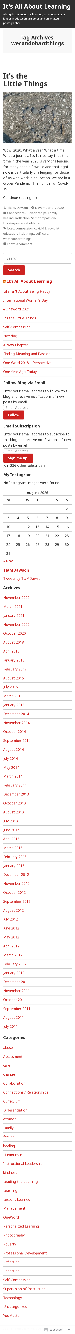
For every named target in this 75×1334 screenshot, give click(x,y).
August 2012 (13, 910)
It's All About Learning (37, 6)
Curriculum (12, 1101)
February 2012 (15, 964)
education (10, 233)
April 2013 (11, 838)
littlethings (26, 233)
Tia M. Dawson (17, 208)
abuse (8, 1047)
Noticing (10, 336)
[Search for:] (37, 258)
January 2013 (13, 865)
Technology (12, 1297)
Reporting (11, 1270)
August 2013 (13, 812)
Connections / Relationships (27, 213)
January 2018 (13, 660)
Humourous (12, 1154)
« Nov (8, 560)
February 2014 (15, 785)
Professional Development (25, 1253)
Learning (10, 1190)
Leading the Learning (20, 1181)
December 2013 (16, 794)
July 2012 (10, 919)
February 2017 (15, 669)
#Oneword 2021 (16, 309)
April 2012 (11, 946)
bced (10, 228)
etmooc (9, 1118)
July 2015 (10, 686)
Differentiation (15, 1110)
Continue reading (17, 198)
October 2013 (14, 803)
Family (52, 213)
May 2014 (11, 767)
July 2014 (10, 758)
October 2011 (14, 999)
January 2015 (13, 704)
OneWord (11, 1217)
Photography (14, 1235)
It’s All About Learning (29, 281)
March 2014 (12, 776)
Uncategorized (13, 223)
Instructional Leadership (23, 1163)
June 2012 (11, 928)
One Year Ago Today (20, 371)
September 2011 (16, 1008)
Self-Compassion (43, 218)
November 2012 (16, 883)
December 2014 (16, 713)
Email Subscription (21, 426)
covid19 (53, 228)
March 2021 (12, 606)
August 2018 (13, 642)
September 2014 (16, 740)
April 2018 (11, 651)
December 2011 (16, 981)
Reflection (22, 218)
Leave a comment (19, 244)
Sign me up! (18, 458)
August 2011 (13, 1017)
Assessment (13, 1056)
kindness (10, 1172)
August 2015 (13, 678)
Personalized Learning (21, 1226)
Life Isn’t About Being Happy (26, 291)
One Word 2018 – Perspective (27, 362)
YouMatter (33, 223)
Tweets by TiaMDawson (23, 578)
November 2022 (16, 597)
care (6, 1065)
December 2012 (16, 874)
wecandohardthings (17, 239)
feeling (9, 1136)
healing (8, 218)
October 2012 (14, 892)
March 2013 (12, 847)
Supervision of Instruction (24, 1288)
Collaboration (14, 1083)
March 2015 (12, 695)
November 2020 (16, 624)
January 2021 (13, 615)
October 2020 (14, 633)
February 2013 (15, 856)
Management (14, 1208)
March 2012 (12, 955)
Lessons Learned (16, 1199)
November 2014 (16, 722)
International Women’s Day (25, 300)
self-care (42, 233)
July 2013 (10, 821)
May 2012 (11, 937)
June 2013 (11, 829)
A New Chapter (15, 345)
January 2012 (13, 972)
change (9, 1074)
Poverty (9, 1244)
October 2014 (14, 731)
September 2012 (16, 901)
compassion (24, 228)
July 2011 (10, 1026)
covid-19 (40, 228)
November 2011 (16, 990)
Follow (13, 415)
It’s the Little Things (25, 79)
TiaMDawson (16, 570)
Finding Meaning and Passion (26, 353)
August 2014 (13, 749)
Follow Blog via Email (24, 382)
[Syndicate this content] (4, 281)
